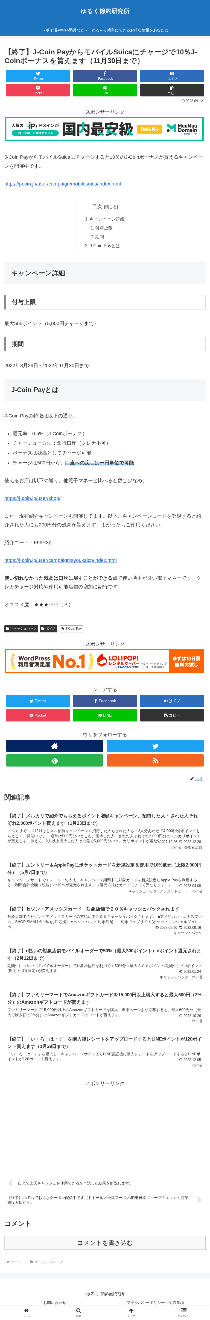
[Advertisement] (105, 1126)
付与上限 (104, 227)
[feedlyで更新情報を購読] (54, 760)
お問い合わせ (54, 1302)
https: (10, 560)
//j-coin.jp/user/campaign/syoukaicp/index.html (66, 560)
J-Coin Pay (73, 628)
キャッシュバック (23, 628)
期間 (99, 236)
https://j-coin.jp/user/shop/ (32, 498)
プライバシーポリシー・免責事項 (155, 1302)
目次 (97, 206)
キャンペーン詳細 (107, 218)
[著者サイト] (54, 746)
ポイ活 (51, 628)
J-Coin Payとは (105, 245)
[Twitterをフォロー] (155, 746)
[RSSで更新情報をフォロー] (155, 760)
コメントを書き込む (105, 1242)
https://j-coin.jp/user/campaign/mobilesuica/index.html (62, 184)
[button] (194, 782)
